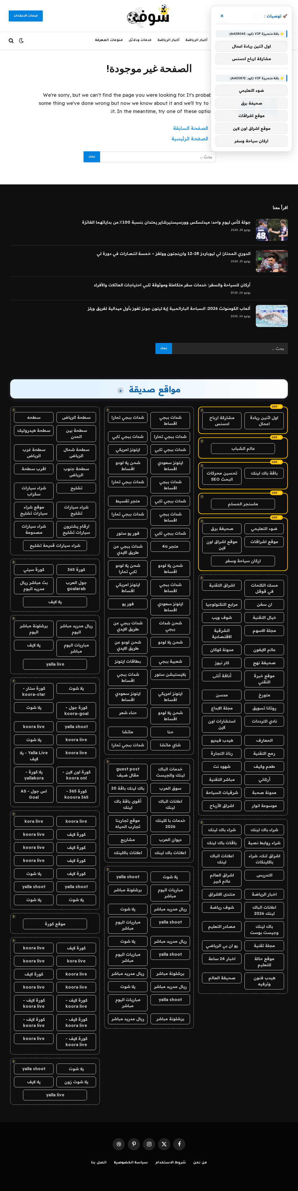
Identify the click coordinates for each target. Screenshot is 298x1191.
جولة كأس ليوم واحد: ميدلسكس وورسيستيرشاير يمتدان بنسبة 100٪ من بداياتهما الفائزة (166, 222)
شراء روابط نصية (264, 842)
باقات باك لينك (222, 842)
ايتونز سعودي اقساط (170, 465)
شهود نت (221, 766)
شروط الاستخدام (170, 1163)
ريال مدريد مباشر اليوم (76, 629)
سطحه (33, 417)
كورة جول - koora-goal (76, 710)
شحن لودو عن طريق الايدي (127, 645)
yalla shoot (127, 876)
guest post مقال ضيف (127, 772)
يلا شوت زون (76, 1081)
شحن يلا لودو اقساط (128, 465)
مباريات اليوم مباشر (170, 893)
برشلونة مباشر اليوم (34, 629)
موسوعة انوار (264, 805)
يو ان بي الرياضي (222, 945)
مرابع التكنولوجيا (222, 604)
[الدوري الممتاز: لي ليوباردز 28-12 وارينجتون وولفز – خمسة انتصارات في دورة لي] (272, 261)
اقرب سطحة (34, 468)
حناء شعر (128, 712)
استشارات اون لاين (221, 724)
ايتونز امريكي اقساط (128, 587)
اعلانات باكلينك (128, 852)
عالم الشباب (243, 448)
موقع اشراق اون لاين (221, 544)
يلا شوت (170, 876)
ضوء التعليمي (264, 528)
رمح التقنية (264, 753)
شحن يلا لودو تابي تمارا (128, 568)
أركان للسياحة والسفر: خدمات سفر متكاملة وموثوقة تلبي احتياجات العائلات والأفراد (172, 285)
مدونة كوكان (222, 649)
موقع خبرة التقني (264, 679)
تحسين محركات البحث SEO (222, 476)
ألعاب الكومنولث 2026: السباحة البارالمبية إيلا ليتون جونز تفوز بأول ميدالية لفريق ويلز (169, 308)
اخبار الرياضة (264, 894)
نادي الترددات (264, 721)
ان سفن (264, 604)
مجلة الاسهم (264, 630)
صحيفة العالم (221, 977)
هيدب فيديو (222, 740)
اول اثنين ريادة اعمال (264, 420)
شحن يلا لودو (170, 642)
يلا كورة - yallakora (34, 775)
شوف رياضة (222, 907)
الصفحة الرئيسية (189, 138)
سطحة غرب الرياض (33, 452)
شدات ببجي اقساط (170, 420)
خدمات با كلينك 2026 (170, 823)
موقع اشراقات (264, 541)
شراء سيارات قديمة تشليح (55, 545)
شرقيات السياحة (222, 792)
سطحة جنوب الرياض (76, 471)
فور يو (128, 603)
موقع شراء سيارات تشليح (33, 510)
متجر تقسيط (128, 501)
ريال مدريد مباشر (170, 909)
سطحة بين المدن (76, 433)
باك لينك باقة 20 (127, 788)
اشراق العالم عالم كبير (222, 878)
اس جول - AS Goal (34, 794)
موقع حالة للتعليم (264, 961)
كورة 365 (76, 569)
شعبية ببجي (170, 661)
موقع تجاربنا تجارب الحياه (127, 823)
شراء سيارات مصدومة (34, 529)
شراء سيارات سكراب (34, 491)
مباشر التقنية (222, 779)
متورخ (264, 695)
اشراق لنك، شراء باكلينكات (264, 859)
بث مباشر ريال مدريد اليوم (34, 585)
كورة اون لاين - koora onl (76, 775)
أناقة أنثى (221, 675)
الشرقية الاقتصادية (222, 633)
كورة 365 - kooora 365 (76, 794)
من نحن (200, 1163)
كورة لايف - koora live (76, 1003)
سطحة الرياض (76, 417)
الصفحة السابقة (190, 128)
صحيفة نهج (264, 662)
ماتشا (127, 731)
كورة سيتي (33, 569)
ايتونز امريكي (128, 449)
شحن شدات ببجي (170, 626)
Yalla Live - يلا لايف (34, 755)
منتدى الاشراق (221, 894)
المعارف (264, 740)
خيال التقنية (264, 617)
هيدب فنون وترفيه (264, 981)
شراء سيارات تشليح (76, 510)
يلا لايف (55, 601)
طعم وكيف (264, 766)
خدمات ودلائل (140, 40)
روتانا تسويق (264, 708)
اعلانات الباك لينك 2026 (264, 910)
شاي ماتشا (170, 745)
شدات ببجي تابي (127, 436)
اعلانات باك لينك (170, 852)
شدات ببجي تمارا (127, 417)
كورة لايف (76, 834)
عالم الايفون (264, 649)
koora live (34, 726)
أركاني (264, 779)
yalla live (55, 664)
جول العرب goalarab (76, 585)
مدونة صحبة (264, 792)
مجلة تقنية (264, 945)
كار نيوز (222, 662)
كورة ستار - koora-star (33, 691)
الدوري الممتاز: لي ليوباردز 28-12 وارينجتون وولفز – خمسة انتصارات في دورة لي (174, 253)
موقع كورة (55, 923)
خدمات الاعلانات (26, 16)
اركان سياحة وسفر (243, 560)
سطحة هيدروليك (33, 430)
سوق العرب (170, 788)
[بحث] (12, 40)
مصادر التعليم (221, 926)
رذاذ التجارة (222, 753)
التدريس (264, 875)
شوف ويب (222, 617)
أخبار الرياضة (196, 40)
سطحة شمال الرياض (76, 452)
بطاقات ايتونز (128, 661)
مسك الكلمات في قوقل (264, 588)
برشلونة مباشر (128, 889)
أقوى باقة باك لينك (127, 804)
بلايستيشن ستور (170, 674)
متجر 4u (170, 546)
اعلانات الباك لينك (222, 859)
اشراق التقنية (222, 585)
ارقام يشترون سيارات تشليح (76, 529)
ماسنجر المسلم (243, 503)
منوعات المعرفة (109, 40)
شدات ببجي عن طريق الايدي (128, 549)
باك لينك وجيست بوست (264, 929)
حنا (170, 731)
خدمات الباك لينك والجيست (170, 772)
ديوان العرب (170, 839)
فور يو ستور (127, 533)
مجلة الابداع (222, 708)
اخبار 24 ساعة (221, 958)
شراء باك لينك (264, 829)
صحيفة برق (222, 528)
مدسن (222, 695)
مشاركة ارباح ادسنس (222, 420)
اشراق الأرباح (222, 805)
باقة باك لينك (264, 473)
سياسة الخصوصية (131, 1163)
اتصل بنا (99, 1163)
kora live (33, 821)
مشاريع (127, 839)
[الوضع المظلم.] (21, 40)
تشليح (76, 488)
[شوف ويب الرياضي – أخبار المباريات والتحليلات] (149, 16)
